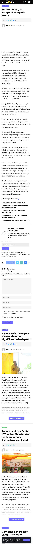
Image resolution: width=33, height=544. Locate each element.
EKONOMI (5, 329)
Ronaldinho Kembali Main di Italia (14, 203)
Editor (8, 25)
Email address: (7, 242)
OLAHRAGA (5, 5)
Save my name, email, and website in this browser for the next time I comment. (17, 312)
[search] (21, 2)
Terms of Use (15, 541)
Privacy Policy (6, 541)
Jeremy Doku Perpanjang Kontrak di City (16, 220)
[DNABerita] (10, 2)
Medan (4, 427)
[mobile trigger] (3, 2)
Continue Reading (16, 418)
